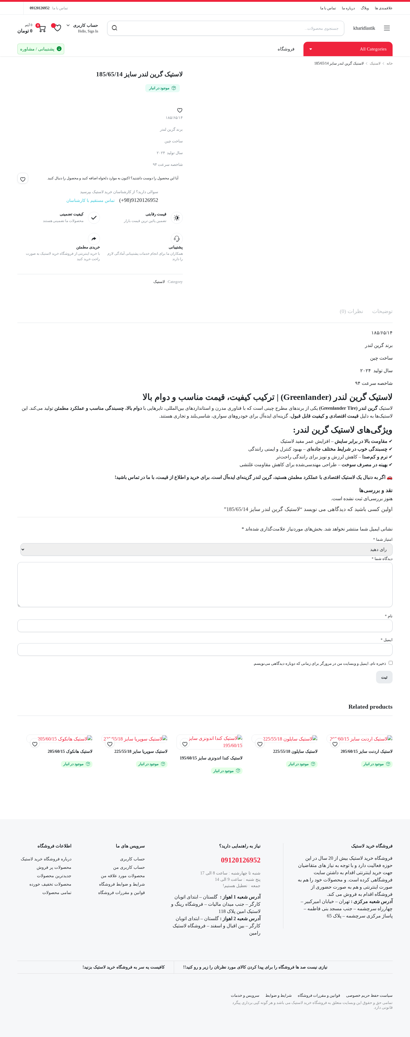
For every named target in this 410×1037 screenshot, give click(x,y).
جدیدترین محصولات (54, 876)
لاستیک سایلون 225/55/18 (295, 751)
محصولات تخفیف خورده (50, 884)
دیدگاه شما (382, 558)
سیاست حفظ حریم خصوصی (369, 995)
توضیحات (382, 311)
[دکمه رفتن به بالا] (396, 1023)
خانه (390, 63)
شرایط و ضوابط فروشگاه (122, 884)
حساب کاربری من (129, 867)
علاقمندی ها (384, 8)
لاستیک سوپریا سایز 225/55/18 (140, 751)
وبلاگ (365, 8)
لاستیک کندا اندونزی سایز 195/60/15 (211, 758)
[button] (180, 109)
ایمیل (387, 639)
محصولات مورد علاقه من (123, 876)
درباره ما (348, 8)
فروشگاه (286, 49)
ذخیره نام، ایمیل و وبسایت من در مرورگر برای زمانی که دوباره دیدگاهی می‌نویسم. (319, 663)
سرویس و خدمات (245, 995)
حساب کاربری (132, 859)
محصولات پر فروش (54, 867)
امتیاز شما (383, 539)
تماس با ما (328, 8)
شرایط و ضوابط (278, 995)
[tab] (382, 311)
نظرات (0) (351, 311)
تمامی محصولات (56, 892)
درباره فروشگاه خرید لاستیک (46, 859)
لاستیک (375, 63)
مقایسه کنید (182, 754)
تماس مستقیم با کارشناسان (90, 200)
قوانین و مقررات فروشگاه (121, 892)
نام (389, 616)
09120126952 (40, 8)
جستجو (114, 28)
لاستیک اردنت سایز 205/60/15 (367, 751)
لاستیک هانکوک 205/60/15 (70, 751)
